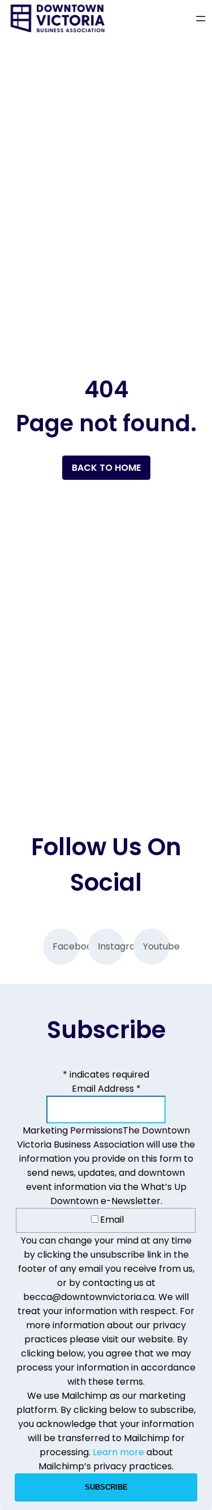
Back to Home (106, 467)
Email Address (106, 1088)
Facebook (66, 946)
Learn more (118, 1452)
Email (112, 1219)
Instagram (111, 946)
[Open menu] (200, 18)
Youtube (156, 946)
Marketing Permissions (73, 1130)
